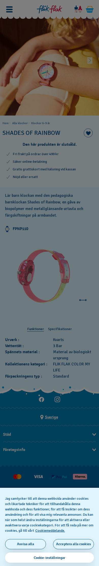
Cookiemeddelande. (50, 530)
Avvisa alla (25, 544)
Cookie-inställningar (49, 558)
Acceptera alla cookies (73, 544)
